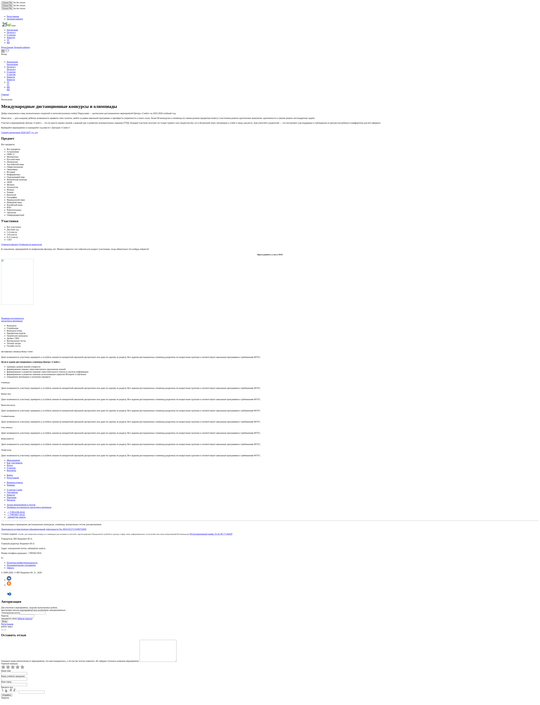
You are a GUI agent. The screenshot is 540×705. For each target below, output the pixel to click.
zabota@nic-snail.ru (16, 517)
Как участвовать (14, 463)
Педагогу (11, 32)
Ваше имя (6, 671)
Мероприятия (13, 460)
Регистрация (13, 16)
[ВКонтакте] (9, 580)
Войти (10, 475)
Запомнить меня (9, 618)
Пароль (4, 616)
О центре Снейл (14, 490)
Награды (11, 500)
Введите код (7, 687)
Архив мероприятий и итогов (21, 505)
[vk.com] (5, 629)
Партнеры (11, 497)
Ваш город (6, 682)
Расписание (12, 30)
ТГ (8, 40)
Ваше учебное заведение (13, 676)
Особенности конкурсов (30, 244)
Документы (12, 492)
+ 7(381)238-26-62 (16, 512)
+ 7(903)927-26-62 (16, 514)
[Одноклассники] (9, 585)
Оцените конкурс (9, 663)
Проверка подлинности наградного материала (12, 319)
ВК (8, 42)
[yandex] (2, 629)
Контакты (11, 470)
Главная (5, 94)
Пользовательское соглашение (21, 565)
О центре (11, 35)
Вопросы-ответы (15, 482)
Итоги (10, 465)
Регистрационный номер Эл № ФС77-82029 (211, 534)
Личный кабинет (15, 19)
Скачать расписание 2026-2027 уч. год (19, 132)
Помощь (11, 485)
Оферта (10, 568)
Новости (11, 37)
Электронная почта (10, 613)
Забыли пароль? (25, 618)
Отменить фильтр (9, 244)
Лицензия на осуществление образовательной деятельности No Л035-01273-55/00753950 (43, 529)
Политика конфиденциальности (22, 562)
